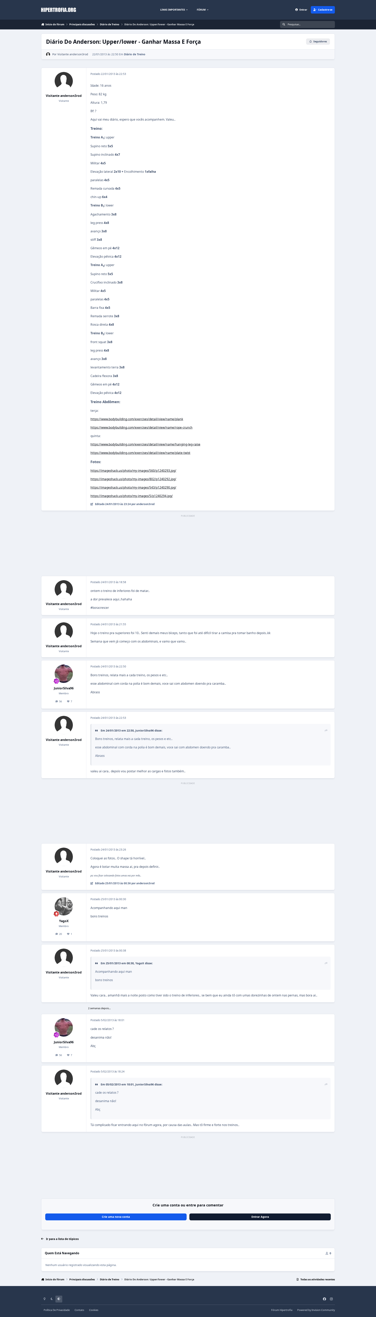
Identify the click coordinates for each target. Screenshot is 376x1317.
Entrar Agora (260, 1217)
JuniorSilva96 (64, 688)
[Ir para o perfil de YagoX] (64, 906)
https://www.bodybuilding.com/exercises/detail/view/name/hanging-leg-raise (145, 444)
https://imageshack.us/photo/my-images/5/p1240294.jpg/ (131, 496)
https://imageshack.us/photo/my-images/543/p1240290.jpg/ (133, 487)
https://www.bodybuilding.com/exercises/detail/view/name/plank (136, 419)
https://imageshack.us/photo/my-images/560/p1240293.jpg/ (133, 471)
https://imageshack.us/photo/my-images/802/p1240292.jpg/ (133, 479)
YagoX (64, 921)
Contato (79, 1310)
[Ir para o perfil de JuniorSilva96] (64, 673)
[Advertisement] (188, 545)
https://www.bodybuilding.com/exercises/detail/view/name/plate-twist (140, 453)
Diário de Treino (134, 54)
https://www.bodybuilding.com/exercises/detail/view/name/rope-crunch (141, 427)
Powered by (316, 1310)
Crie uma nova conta (116, 1217)
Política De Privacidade (57, 1310)
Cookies (93, 1310)
